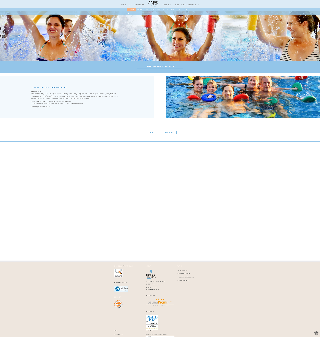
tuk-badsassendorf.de (184, 273)
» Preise (151, 132)
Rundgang (140, 9)
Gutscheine (131, 9)
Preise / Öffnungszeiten (153, 9)
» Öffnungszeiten (169, 132)
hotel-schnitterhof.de (184, 280)
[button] (316, 333)
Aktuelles (166, 9)
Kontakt (185, 9)
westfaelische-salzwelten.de (186, 277)
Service (178, 9)
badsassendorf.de (183, 270)
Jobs (172, 9)
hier (52, 107)
